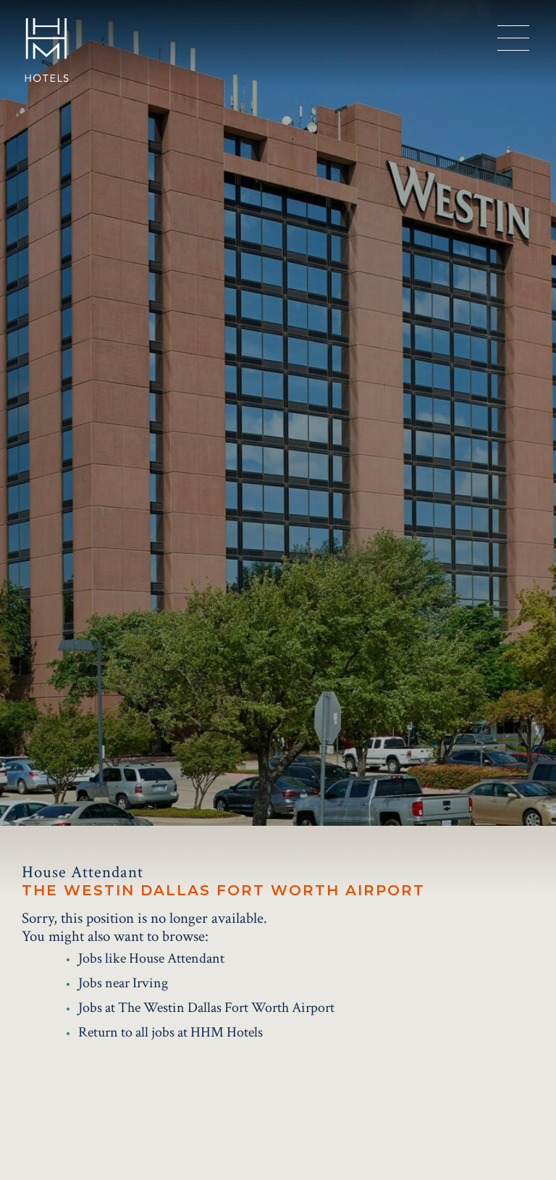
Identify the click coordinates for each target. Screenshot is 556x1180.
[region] (513, 38)
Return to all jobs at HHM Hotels (170, 1032)
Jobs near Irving (123, 983)
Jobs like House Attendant (151, 958)
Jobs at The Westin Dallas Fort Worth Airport (206, 1007)
